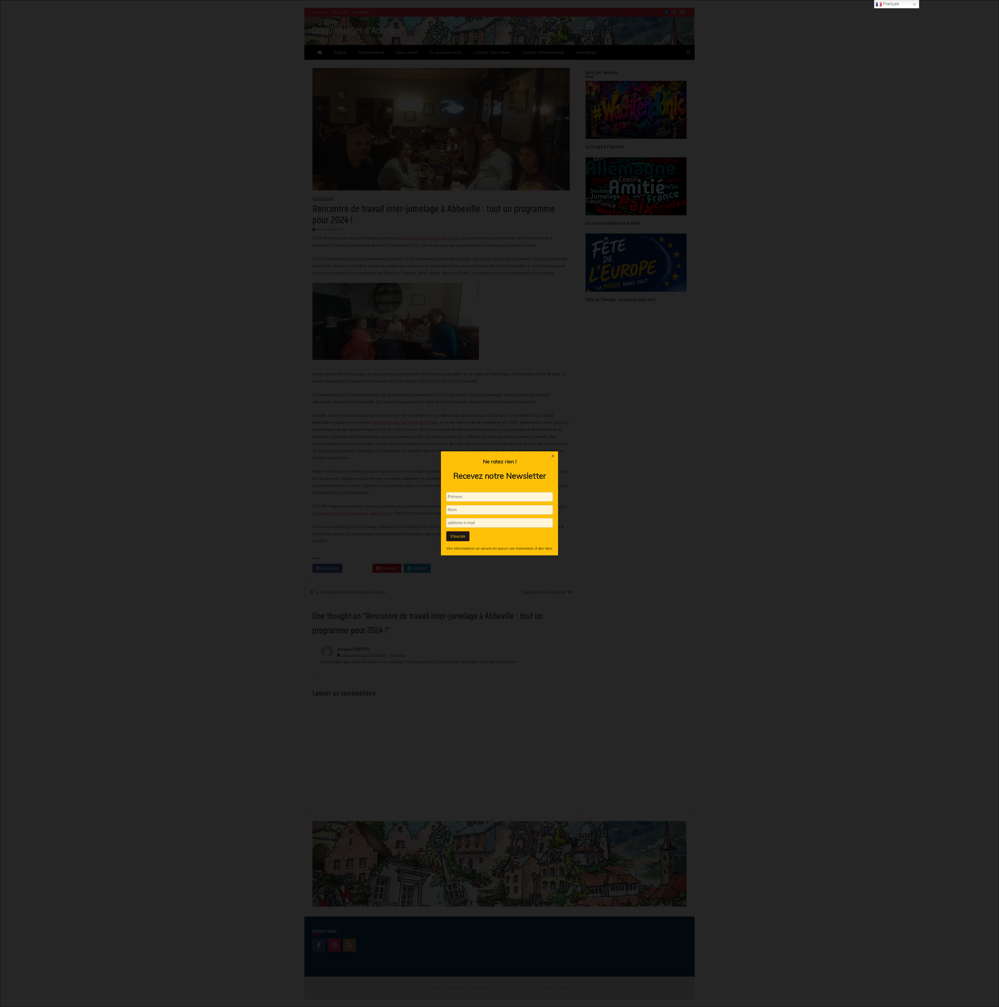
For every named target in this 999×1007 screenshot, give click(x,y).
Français (890, 4)
